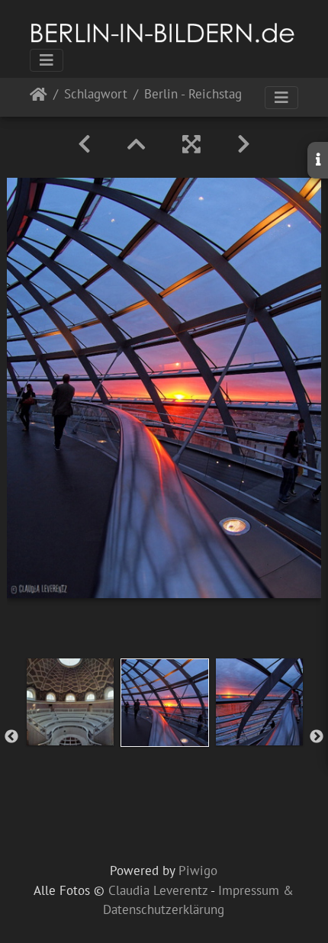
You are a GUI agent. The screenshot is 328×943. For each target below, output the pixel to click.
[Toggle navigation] (46, 60)
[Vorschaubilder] (136, 144)
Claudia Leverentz (157, 890)
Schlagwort (95, 95)
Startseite (38, 97)
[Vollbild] (191, 144)
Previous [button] (11, 737)
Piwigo (197, 870)
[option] (70, 702)
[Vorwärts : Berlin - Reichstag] (244, 144)
